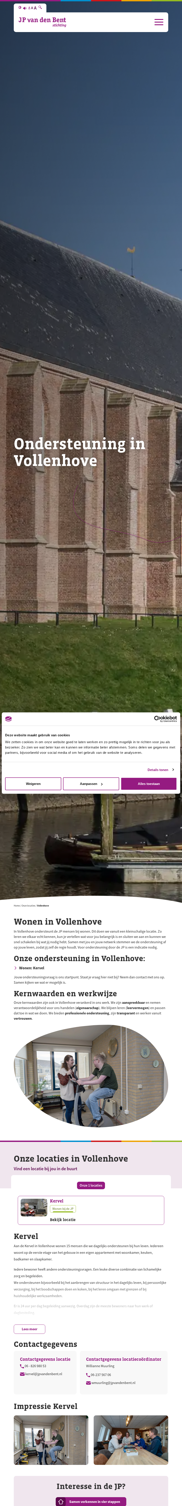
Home (17, 905)
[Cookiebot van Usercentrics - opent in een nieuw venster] (157, 719)
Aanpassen (88, 784)
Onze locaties (28, 905)
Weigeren (33, 784)
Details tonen (158, 769)
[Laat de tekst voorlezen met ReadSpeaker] (25, 8)
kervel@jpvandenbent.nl (43, 1374)
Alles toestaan (149, 784)
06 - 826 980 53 (35, 1366)
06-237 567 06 (100, 1375)
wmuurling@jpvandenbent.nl (113, 1383)
